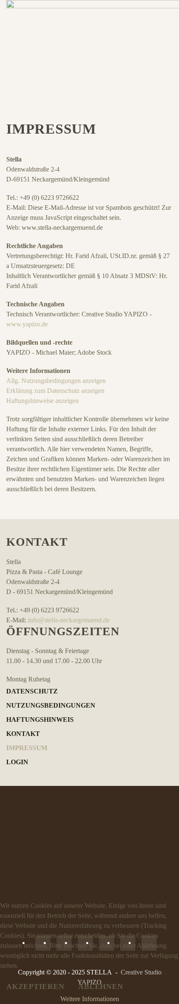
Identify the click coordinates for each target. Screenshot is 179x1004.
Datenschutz (32, 691)
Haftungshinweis (40, 719)
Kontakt (23, 733)
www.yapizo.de (27, 324)
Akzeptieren (35, 986)
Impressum (26, 747)
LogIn (17, 761)
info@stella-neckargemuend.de (68, 620)
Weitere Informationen (89, 998)
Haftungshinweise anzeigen (42, 400)
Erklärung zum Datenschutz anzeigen (55, 390)
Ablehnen (100, 986)
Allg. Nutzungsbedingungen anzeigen (56, 380)
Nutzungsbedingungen (50, 705)
